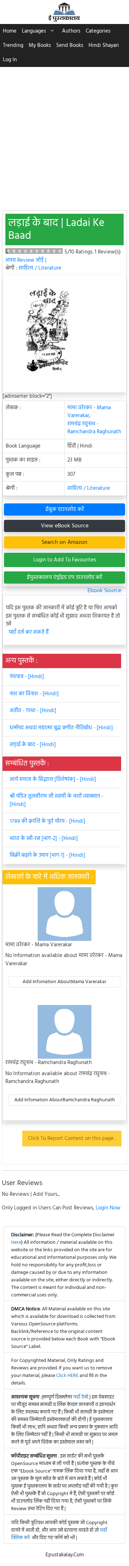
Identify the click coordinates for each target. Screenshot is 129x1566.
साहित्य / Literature (40, 268)
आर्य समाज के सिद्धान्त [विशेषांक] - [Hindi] (53, 779)
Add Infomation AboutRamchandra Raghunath (64, 1100)
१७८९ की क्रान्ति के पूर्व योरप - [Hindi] (47, 821)
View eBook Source (65, 526)
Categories (98, 31)
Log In (10, 59)
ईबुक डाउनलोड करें (65, 509)
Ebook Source (104, 590)
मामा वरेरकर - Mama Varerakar (89, 411)
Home (9, 31)
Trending (13, 45)
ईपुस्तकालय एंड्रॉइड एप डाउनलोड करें (64, 577)
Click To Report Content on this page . (72, 1138)
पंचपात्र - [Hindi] (27, 676)
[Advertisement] (64, 135)
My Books (40, 45)
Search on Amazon (64, 542)
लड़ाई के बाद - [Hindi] (33, 744)
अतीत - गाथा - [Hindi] (33, 710)
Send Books (69, 45)
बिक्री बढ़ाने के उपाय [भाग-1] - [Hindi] (47, 855)
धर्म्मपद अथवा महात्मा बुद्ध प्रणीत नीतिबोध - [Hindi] (61, 728)
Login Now (108, 1208)
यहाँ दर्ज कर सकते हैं (29, 632)
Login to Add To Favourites (64, 560)
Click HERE (67, 1376)
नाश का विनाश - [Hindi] (34, 694)
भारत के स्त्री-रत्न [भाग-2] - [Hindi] (44, 838)
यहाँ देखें (81, 1397)
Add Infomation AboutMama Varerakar (64, 982)
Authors (71, 31)
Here (16, 1242)
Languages (34, 31)
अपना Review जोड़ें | (25, 260)
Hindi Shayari (104, 45)
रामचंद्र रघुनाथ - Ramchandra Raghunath (94, 428)
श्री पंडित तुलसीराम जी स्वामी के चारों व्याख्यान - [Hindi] (56, 800)
